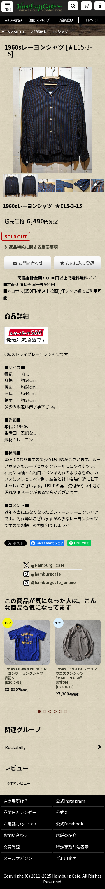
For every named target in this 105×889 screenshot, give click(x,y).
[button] (7, 6)
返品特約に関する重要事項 (33, 247)
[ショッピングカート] (86, 5)
